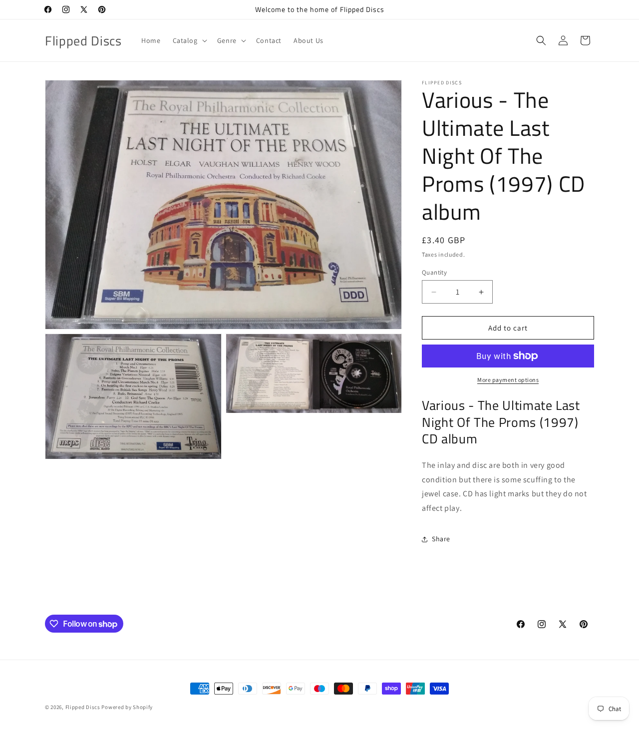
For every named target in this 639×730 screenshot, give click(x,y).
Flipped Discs (82, 707)
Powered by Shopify (127, 707)
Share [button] (441, 538)
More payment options (508, 379)
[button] (189, 40)
